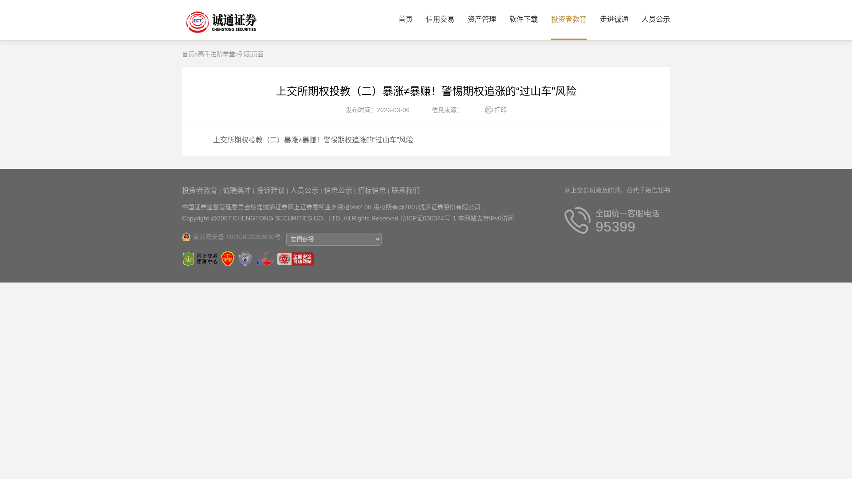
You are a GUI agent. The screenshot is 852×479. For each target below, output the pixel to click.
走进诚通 (614, 19)
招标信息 (372, 190)
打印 (500, 110)
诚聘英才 (237, 190)
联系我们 (405, 190)
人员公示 (656, 19)
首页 (405, 19)
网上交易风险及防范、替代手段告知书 (617, 190)
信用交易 (440, 19)
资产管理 (482, 19)
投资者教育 (569, 19)
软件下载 (523, 19)
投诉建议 (270, 190)
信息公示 (338, 190)
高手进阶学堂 (216, 54)
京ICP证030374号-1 (428, 218)
